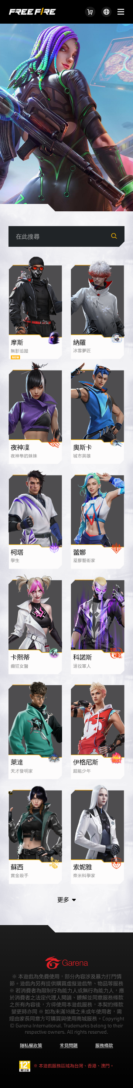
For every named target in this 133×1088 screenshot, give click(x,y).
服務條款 (104, 1045)
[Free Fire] (32, 7)
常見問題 (69, 1045)
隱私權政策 (31, 1045)
